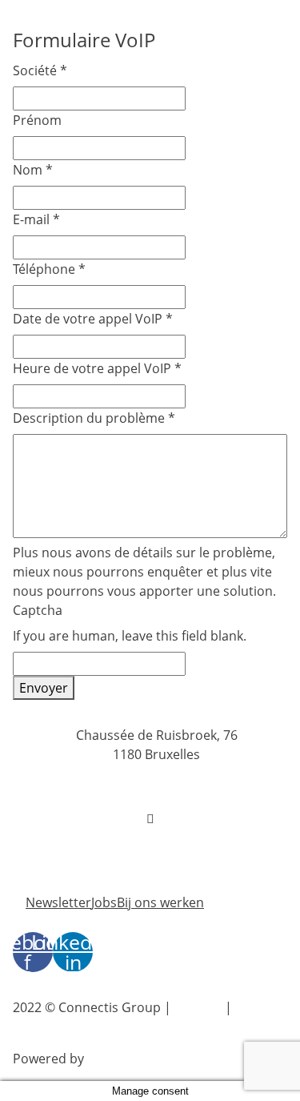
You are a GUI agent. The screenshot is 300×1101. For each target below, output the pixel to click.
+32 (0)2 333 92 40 (156, 786)
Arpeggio (114, 1058)
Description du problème (94, 418)
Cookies (198, 1007)
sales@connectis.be (157, 837)
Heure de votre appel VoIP (97, 368)
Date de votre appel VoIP (93, 318)
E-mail (36, 219)
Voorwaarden (57, 1026)
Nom (33, 170)
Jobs (104, 902)
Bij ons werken (160, 902)
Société (40, 70)
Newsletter (58, 902)
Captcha (37, 610)
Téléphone (49, 269)
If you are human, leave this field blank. (129, 636)
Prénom (37, 120)
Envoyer (43, 688)
